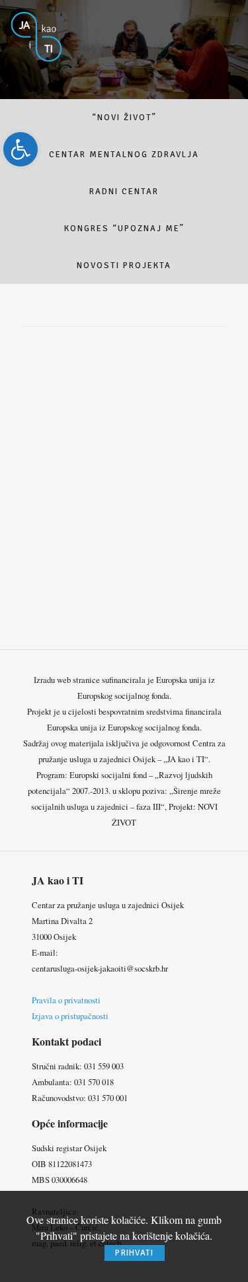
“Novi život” (124, 117)
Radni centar (124, 191)
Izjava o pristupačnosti (70, 1016)
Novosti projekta (124, 265)
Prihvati (134, 1253)
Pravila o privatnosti (66, 1000)
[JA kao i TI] (37, 35)
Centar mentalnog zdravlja (124, 154)
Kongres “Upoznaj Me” (124, 228)
